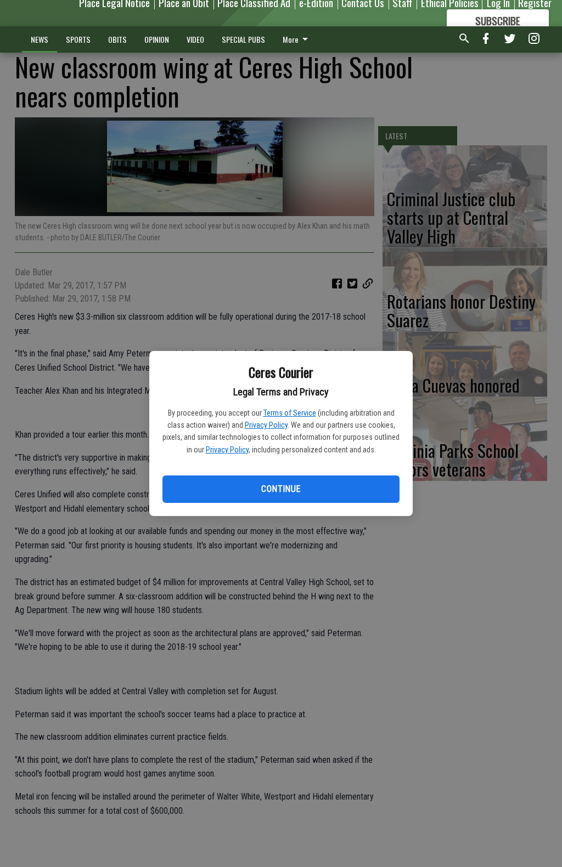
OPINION (156, 39)
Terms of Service (289, 413)
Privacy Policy (266, 425)
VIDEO (195, 39)
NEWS (39, 39)
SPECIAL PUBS (243, 39)
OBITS (117, 39)
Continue (280, 489)
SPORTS (78, 39)
